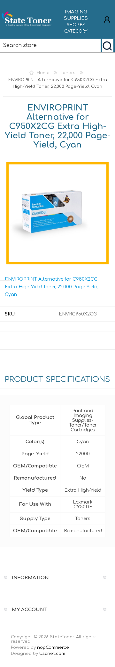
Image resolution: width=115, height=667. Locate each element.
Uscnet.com (52, 653)
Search (108, 45)
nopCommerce (53, 647)
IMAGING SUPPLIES (76, 21)
